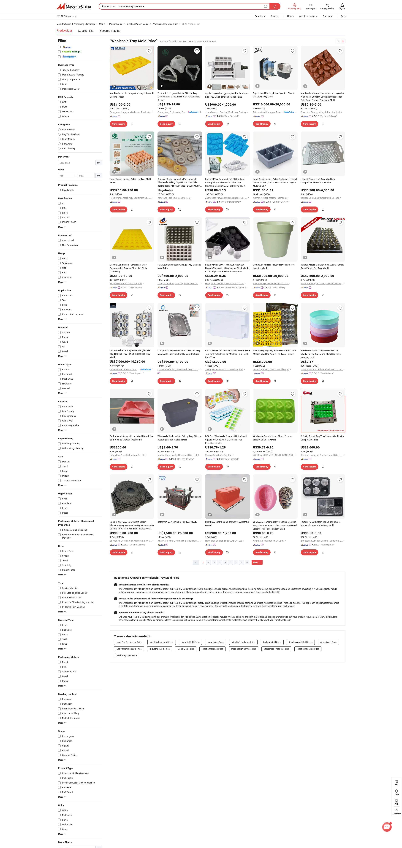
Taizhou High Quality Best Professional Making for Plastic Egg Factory (274, 352)
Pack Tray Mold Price (127, 655)
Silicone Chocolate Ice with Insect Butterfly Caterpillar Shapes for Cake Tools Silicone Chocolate (322, 97)
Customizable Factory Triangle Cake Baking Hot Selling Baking (130, 354)
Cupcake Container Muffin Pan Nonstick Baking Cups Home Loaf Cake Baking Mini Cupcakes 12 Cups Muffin (179, 182)
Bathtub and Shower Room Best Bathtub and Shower (131, 438)
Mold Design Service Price (243, 648)
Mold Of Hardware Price (243, 642)
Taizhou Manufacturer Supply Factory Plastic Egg (322, 266)
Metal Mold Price (215, 642)
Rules (343, 16)
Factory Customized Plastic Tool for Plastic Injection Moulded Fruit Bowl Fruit (227, 354)
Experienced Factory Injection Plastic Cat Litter (273, 95)
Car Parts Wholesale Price (129, 648)
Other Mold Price (328, 642)
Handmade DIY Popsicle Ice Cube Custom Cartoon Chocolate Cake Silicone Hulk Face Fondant (275, 525)
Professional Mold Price (300, 642)
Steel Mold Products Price (276, 648)
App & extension (307, 16)
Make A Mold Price (272, 642)
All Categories (67, 16)
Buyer (273, 16)
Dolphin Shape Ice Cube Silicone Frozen (132, 95)
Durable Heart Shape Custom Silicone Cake (272, 438)
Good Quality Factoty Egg (130, 180)
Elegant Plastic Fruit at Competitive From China (318, 180)
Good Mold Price (186, 648)
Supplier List (86, 30)
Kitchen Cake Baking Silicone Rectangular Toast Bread (179, 438)
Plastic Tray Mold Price (308, 648)
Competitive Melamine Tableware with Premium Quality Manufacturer (179, 352)
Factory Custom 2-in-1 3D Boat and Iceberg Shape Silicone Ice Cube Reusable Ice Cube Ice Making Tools (225, 182)
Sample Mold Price (190, 642)
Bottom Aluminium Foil (177, 521)
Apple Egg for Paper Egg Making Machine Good (226, 95)
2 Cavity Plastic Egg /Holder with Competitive (322, 438)
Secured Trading (110, 30)
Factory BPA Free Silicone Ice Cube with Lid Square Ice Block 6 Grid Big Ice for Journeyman (227, 268)
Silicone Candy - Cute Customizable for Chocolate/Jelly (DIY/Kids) (128, 268)
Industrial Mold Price (160, 648)
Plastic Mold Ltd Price (212, 648)
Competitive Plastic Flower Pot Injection (273, 266)
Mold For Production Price (129, 642)
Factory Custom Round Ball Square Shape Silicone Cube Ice (320, 523)
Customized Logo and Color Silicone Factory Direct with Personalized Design (179, 97)
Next (255, 562)
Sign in (342, 8)
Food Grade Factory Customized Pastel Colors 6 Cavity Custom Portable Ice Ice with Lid (275, 182)
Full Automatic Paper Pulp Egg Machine (179, 266)
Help (289, 16)
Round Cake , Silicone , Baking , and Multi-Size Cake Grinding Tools (321, 354)
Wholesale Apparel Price (161, 642)
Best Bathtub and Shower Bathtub (227, 523)
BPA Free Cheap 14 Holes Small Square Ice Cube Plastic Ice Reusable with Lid (226, 440)
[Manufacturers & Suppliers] (74, 6)
